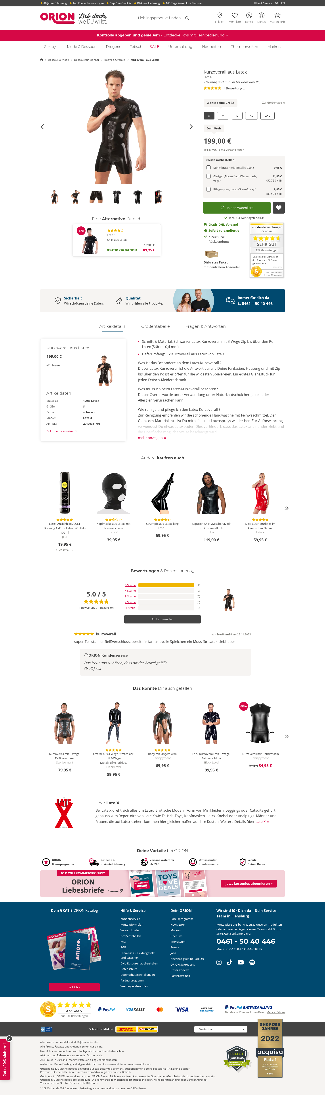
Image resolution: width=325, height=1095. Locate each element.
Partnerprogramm (132, 980)
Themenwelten (244, 47)
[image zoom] (116, 126)
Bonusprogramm (181, 919)
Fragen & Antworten (205, 326)
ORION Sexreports (182, 964)
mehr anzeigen (151, 437)
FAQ (123, 941)
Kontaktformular (131, 924)
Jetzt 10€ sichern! (5, 1059)
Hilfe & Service (263, 3)
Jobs (173, 953)
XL (251, 115)
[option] (116, 126)
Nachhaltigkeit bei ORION (187, 959)
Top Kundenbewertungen (88, 3)
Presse (174, 947)
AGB (123, 947)
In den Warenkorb (240, 208)
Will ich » (74, 987)
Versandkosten (130, 930)
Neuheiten (211, 47)
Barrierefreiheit (180, 976)
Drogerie (113, 47)
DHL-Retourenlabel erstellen (139, 963)
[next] (286, 508)
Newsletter (177, 924)
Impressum (177, 941)
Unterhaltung (180, 47)
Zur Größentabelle (273, 102)
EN (283, 3)
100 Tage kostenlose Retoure (183, 3)
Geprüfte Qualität (120, 3)
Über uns (176, 936)
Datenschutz (128, 969)
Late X (208, 77)
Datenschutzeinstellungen (137, 975)
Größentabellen (130, 936)
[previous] (38, 508)
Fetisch (136, 47)
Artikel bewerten (162, 619)
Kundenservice (130, 919)
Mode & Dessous (81, 47)
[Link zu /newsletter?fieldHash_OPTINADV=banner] (162, 883)
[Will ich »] (74, 949)
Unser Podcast (179, 970)
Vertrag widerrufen (134, 986)
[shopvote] (66, 1009)
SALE (155, 47)
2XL (267, 115)
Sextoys (50, 47)
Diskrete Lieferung (148, 3)
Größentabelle (155, 326)
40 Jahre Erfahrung (55, 3)
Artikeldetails (112, 326)
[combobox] (154, 18)
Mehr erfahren (276, 1012)
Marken (274, 47)
